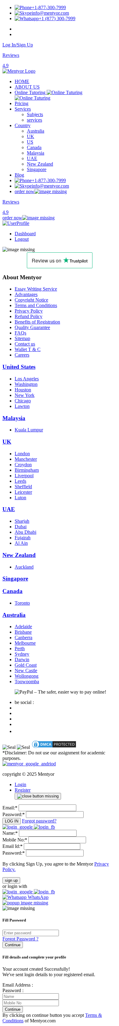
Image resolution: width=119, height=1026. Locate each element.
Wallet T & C (28, 349)
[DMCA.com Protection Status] (54, 747)
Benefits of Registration (37, 321)
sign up (11, 880)
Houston (23, 389)
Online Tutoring (31, 92)
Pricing (21, 103)
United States (18, 367)
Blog (19, 175)
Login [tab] (20, 784)
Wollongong (26, 676)
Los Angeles (27, 378)
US (30, 142)
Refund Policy (28, 316)
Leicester (23, 492)
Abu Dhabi (25, 532)
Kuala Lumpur (29, 429)
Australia (35, 131)
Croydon (23, 464)
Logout (22, 239)
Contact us (25, 343)
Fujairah (23, 537)
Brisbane (23, 632)
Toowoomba (27, 681)
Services (23, 109)
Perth (20, 648)
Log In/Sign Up (17, 44)
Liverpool (24, 475)
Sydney (22, 654)
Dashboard (25, 233)
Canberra (23, 637)
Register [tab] (23, 790)
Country (23, 125)
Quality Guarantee (32, 327)
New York (24, 395)
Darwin (22, 659)
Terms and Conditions (36, 305)
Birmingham (27, 470)
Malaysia (35, 153)
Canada (34, 147)
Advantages (26, 294)
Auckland (24, 567)
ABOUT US (27, 87)
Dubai (21, 526)
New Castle (26, 670)
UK (30, 136)
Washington (26, 384)
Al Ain (21, 543)
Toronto (22, 603)
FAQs (20, 332)
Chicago (23, 400)
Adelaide (23, 626)
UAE (32, 158)
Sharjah (22, 521)
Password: (13, 814)
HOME (22, 81)
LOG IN (11, 821)
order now (24, 191)
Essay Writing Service (36, 288)
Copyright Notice (31, 299)
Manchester (26, 459)
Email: (9, 807)
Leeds (20, 481)
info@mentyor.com (50, 13)
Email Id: (12, 846)
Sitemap (22, 338)
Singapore (36, 169)
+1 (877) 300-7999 (57, 18)
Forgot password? (39, 820)
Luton (20, 497)
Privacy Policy (29, 310)
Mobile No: (14, 839)
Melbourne (25, 643)
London (22, 453)
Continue (12, 945)
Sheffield (23, 486)
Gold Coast (26, 665)
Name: (10, 833)
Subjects (35, 114)
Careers (22, 354)
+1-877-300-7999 (49, 7)
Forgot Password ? (20, 938)
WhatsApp (38, 897)
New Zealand (40, 164)
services (34, 120)
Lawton (22, 406)
